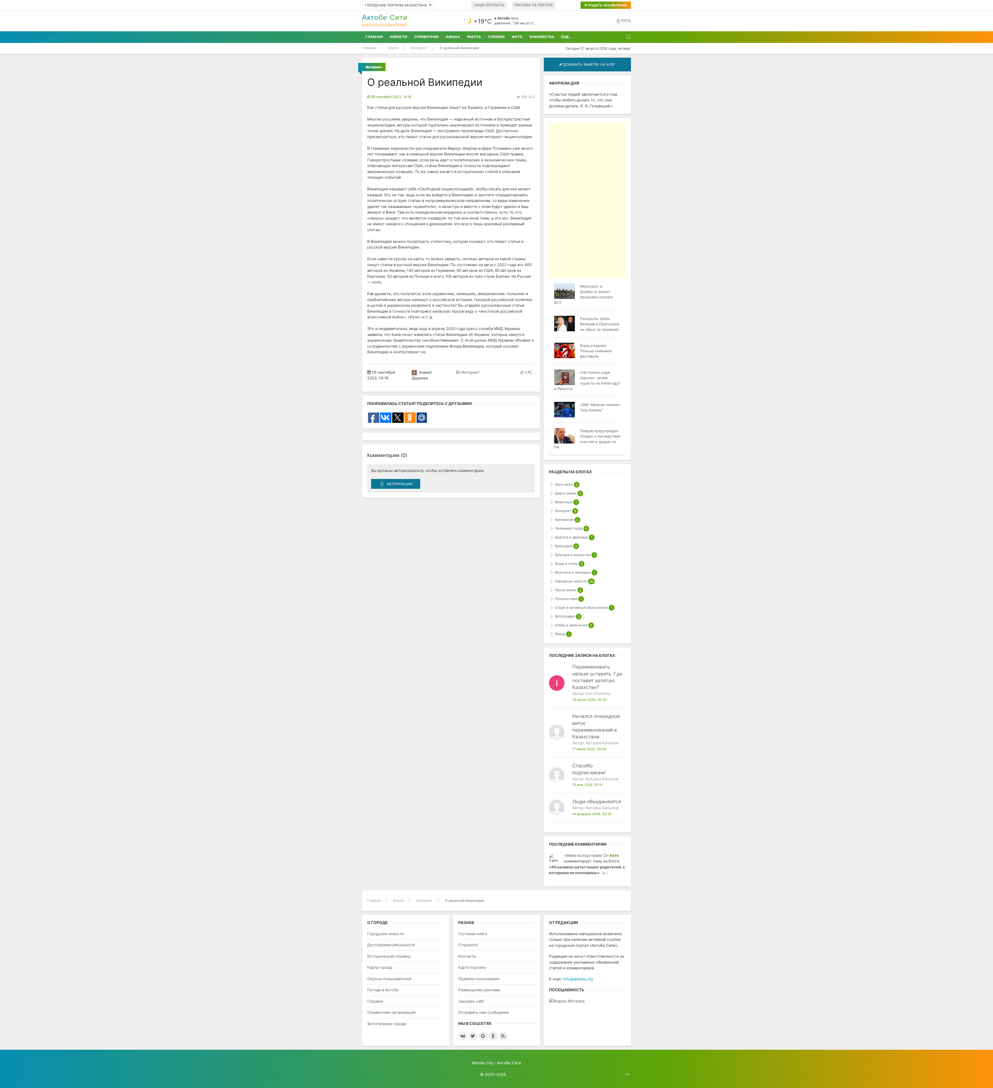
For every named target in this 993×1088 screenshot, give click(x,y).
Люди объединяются (596, 802)
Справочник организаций (391, 1012)
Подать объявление (607, 5)
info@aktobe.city (578, 979)
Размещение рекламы (479, 989)
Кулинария (566, 546)
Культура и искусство (575, 555)
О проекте (468, 944)
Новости (398, 37)
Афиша (453, 37)
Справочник (426, 37)
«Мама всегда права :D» (586, 855)
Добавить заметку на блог (588, 64)
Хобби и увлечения (573, 625)
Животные (566, 502)
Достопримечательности (391, 944)
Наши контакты (489, 5)
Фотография (567, 616)
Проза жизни (568, 590)
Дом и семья (568, 493)
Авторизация (399, 484)
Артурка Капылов (602, 742)
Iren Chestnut (598, 693)
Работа (474, 37)
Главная (374, 37)
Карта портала (471, 967)
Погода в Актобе (383, 989)
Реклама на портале (533, 5)
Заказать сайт (471, 1001)
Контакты (467, 956)
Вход (626, 20)
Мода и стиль (568, 563)
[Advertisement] (587, 200)
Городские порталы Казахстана (396, 5)
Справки (496, 37)
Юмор (562, 634)
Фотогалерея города (386, 1023)
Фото (517, 37)
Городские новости (385, 933)
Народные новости (574, 581)
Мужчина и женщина (575, 572)
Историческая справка (388, 956)
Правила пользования (478, 978)
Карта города (379, 967)
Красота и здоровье (573, 537)
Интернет (470, 372)
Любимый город (571, 528)
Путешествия (568, 599)
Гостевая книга (472, 933)
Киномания (566, 519)
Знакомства (541, 37)
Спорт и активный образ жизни (583, 607)
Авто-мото (566, 484)
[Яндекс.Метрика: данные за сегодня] (566, 1001)
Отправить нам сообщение (483, 1012)
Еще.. (566, 37)
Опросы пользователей (389, 978)
